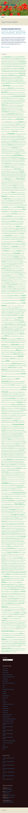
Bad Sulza (7, 64)
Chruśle (18, 115)
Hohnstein (19, 202)
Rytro (16, 466)
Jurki (8, 228)
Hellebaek (17, 200)
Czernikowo (7, 131)
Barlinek (24, 66)
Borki (2, 85)
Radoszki (11, 448)
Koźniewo (3, 272)
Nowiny (10, 381)
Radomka (23, 446)
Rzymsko (5, 468)
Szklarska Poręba (9, 533)
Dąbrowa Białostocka (23, 153)
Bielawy (15, 77)
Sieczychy (14, 479)
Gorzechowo (24, 175)
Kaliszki (13, 231)
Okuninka (6, 389)
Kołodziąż (12, 270)
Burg (11, 100)
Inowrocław (22, 205)
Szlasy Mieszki (20, 533)
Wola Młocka (8, 589)
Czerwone (3, 134)
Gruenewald (22, 185)
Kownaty (22, 265)
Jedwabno (13, 221)
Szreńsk (13, 534)
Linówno (15, 300)
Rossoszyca (3, 457)
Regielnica (19, 453)
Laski (8, 293)
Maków (6, 315)
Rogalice (19, 454)
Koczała (21, 253)
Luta (5, 314)
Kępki (20, 291)
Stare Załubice (5, 507)
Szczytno (3, 531)
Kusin (12, 288)
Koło (5, 270)
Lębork (16, 314)
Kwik (25, 290)
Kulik (14, 286)
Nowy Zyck (5, 385)
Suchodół (9, 519)
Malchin (17, 315)
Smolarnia (9, 33)
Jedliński (24, 219)
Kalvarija (22, 231)
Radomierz (15, 446)
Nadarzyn (15, 352)
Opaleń (16, 392)
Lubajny (9, 308)
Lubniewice (19, 311)
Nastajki (6, 358)
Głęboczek (7, 199)
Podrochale (19, 420)
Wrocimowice (9, 593)
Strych (10, 514)
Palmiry (20, 404)
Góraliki (24, 190)
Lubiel (25, 309)
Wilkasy (22, 580)
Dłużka (22, 157)
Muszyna (10, 348)
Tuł (9, 558)
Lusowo (20, 312)
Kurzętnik (7, 288)
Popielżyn (16, 426)
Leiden (23, 293)
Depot (15, 137)
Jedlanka (21, 219)
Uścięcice (17, 565)
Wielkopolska (12, 32)
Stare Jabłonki (10, 506)
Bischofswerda (18, 78)
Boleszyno (24, 81)
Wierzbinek (17, 576)
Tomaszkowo (10, 548)
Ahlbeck (16, 56)
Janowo (14, 214)
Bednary (5, 71)
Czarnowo (15, 127)
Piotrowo (6, 415)
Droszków (21, 144)
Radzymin (21, 450)
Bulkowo (5, 100)
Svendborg (18, 523)
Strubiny (8, 514)
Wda (17, 569)
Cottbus (11, 124)
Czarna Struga (12, 125)
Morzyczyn (8, 342)
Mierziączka (9, 327)
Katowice (13, 239)
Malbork (14, 315)
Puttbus (21, 441)
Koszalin (17, 261)
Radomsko (7, 448)
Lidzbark (23, 298)
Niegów (10, 367)
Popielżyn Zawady (21, 426)
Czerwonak (23, 131)
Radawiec (2, 446)
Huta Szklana (11, 205)
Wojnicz (17, 587)
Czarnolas (2, 127)
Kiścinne (6, 246)
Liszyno (12, 305)
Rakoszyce (13, 451)
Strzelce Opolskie (6, 516)
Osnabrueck (6, 396)
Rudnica (9, 461)
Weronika (21, 571)
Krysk (11, 279)
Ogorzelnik (13, 387)
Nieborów (19, 363)
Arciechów (16, 59)
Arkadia (19, 59)
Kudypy (3, 287)
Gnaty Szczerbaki (7, 172)
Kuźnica (23, 288)
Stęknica (19, 518)
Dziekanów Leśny (9, 149)
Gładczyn (8, 196)
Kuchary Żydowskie (12, 285)
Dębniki (7, 157)
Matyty (15, 322)
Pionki (14, 413)
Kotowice (12, 263)
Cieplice (25, 122)
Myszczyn (17, 348)
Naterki (12, 358)
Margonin (6, 317)
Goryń (21, 175)
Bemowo (9, 71)
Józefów (17, 228)
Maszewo (9, 322)
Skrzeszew (20, 487)
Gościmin (10, 181)
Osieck (12, 395)
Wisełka (11, 584)
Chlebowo (17, 108)
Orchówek (13, 393)
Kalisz (10, 231)
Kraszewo (24, 272)
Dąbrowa (17, 153)
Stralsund (18, 512)
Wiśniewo (9, 586)
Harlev (2, 200)
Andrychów (21, 58)
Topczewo (21, 548)
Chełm (9, 108)
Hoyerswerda (3, 205)
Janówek (9, 216)
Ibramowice (15, 205)
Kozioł (17, 266)
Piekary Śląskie (16, 411)
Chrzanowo (21, 115)
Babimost (13, 61)
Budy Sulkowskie (17, 98)
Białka (18, 73)
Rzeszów (24, 466)
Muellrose (14, 346)
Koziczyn (2, 266)
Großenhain (10, 185)
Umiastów (8, 561)
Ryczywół (17, 464)
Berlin (18, 71)
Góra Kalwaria (19, 190)
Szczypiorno (19, 529)
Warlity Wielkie (13, 568)
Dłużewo (19, 157)
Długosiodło (13, 157)
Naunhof (19, 358)
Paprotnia (8, 406)
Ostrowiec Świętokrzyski (19, 396)
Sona (25, 494)
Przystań (16, 438)
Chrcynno (22, 114)
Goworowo (23, 176)
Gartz (20, 164)
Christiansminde (4, 115)
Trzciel (2, 554)
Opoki (2, 393)
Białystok (18, 75)
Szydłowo (11, 536)
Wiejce (2, 574)
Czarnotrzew (11, 127)
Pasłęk (3, 408)
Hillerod (6, 202)
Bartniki (10, 68)
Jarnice (9, 218)
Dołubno (21, 141)
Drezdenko (3, 144)
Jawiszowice (12, 219)
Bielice (18, 77)
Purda (23, 439)
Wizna (24, 584)
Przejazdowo (18, 435)
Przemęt (22, 435)
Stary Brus (20, 507)
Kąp (8, 291)
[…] (20, 44)
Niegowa (2, 367)
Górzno (14, 194)
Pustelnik (3, 441)
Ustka (6, 565)
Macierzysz (22, 314)
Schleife (9, 475)
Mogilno (15, 338)
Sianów (11, 479)
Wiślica (6, 586)
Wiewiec (19, 578)
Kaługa (2, 243)
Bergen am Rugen (14, 71)
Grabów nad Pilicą (7, 182)
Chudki (15, 117)
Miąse (19, 330)
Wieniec (25, 574)
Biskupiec (3, 80)
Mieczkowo (19, 325)
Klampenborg (10, 246)
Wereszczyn (17, 571)
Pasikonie (18, 406)
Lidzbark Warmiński (5, 300)
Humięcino (7, 205)
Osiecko (14, 395)
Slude (16, 488)
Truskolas (20, 552)
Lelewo (11, 295)
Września (3, 594)
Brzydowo (7, 98)
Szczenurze (17, 528)
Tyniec (24, 558)
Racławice (23, 445)
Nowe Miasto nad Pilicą (18, 376)
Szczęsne (7, 531)
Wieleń (17, 33)
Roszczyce (11, 457)
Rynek (5, 466)
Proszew (2, 433)
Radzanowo (18, 448)
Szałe (18, 526)
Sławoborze (3, 541)
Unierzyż (15, 561)
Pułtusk (2, 443)
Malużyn (22, 315)
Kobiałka (18, 251)
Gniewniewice (22, 172)
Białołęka (7, 75)
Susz (13, 523)
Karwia (5, 239)
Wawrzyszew (4, 569)
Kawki (19, 239)
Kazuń (19, 241)
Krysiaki (8, 279)
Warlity (9, 568)
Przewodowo (16, 436)
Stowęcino (19, 511)
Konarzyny (3, 256)
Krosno (12, 275)
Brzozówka (21, 96)
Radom (12, 446)
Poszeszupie (16, 428)
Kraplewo (8, 272)
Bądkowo (5, 103)
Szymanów (3, 538)
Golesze (5, 175)
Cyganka (23, 124)
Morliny (20, 340)
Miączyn (16, 330)
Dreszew (17, 142)
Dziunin (23, 151)
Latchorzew (14, 293)
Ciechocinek (8, 122)
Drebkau (11, 142)
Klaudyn (15, 247)
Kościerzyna (20, 270)
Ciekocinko (16, 122)
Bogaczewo (10, 81)
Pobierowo (3, 418)
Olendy (11, 389)
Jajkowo (16, 211)
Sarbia (5, 473)
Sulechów (18, 519)
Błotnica (21, 103)
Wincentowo (11, 582)
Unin (7, 563)
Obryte (25, 385)
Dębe (14, 155)
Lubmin (16, 311)
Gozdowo (2, 179)
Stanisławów (10, 500)
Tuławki (11, 558)
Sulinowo (10, 521)
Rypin (10, 466)
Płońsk (8, 445)
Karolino (15, 237)
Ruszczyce (3, 462)
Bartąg (22, 68)
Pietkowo (22, 411)
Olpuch (17, 389)
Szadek (23, 524)
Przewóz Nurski (21, 436)
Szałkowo (20, 526)
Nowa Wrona (5, 373)
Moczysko (22, 336)
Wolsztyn (12, 591)
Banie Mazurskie (22, 64)
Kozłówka (11, 268)
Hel (12, 200)
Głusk (25, 196)
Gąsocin (4, 196)
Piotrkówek (22, 413)
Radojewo (9, 446)
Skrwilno (15, 487)
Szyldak (18, 536)
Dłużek (17, 157)
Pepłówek (3, 410)
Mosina (15, 342)
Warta (24, 568)
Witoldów (21, 584)
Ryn (3, 466)
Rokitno (18, 455)
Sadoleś (2, 470)
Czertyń (10, 131)
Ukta (22, 560)
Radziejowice (6, 450)
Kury (2, 288)
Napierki (15, 354)
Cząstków (3, 136)
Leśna (5, 297)
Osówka (19, 400)
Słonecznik (16, 541)
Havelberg (7, 200)
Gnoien (11, 174)
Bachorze (4, 63)
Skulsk (2, 488)
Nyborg (17, 385)
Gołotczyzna (20, 179)
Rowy (25, 457)
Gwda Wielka (6, 190)
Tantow (2, 544)
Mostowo (18, 342)
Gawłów (6, 167)
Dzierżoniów (7, 151)
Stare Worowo (23, 506)
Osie (10, 395)
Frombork (20, 161)
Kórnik (6, 291)
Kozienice (12, 266)
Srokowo (21, 498)
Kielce (24, 243)
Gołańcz (12, 179)
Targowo (10, 544)
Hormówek (14, 203)
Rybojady (6, 464)
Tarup (18, 544)
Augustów (23, 59)
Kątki (9, 291)
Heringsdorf (3, 202)
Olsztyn (23, 389)
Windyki (19, 582)
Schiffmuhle (6, 475)
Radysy (15, 448)
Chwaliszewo (19, 117)
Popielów (12, 426)
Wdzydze (19, 569)
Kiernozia (3, 244)
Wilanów (11, 580)
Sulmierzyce (18, 521)
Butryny (22, 100)
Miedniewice (23, 325)
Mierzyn (15, 327)
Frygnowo (2, 163)
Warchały (3, 568)
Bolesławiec (3, 83)
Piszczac (16, 415)
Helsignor (20, 200)
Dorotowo (14, 141)
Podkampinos (4, 420)
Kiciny (19, 243)
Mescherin (7, 325)
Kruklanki (7, 277)
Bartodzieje (14, 68)
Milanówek (18, 329)
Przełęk (2, 438)
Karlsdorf (2, 237)
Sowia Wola (5, 498)
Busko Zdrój (17, 100)
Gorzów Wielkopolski (11, 176)
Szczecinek (8, 528)
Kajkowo (2, 231)
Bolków (14, 83)
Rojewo (12, 455)
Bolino (11, 83)
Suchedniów (6, 519)
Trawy (13, 550)
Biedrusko (9, 77)
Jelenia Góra (7, 223)
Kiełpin (17, 244)
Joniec (18, 226)
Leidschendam (3, 295)
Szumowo (3, 536)
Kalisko (7, 231)
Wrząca (20, 33)
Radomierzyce (20, 446)
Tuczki (16, 556)
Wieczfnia (15, 572)
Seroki (7, 479)
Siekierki (22, 479)
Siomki (16, 483)
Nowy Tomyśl (20, 383)
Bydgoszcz (6, 101)
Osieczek (17, 395)
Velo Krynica (6, 566)
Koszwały (24, 261)
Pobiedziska (20, 416)
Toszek (8, 550)
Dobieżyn (22, 137)
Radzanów (21, 448)
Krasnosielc (16, 272)
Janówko (13, 216)
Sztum (16, 534)
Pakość (16, 404)
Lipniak (2, 303)
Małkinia (6, 324)
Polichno (5, 424)
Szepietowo (17, 531)
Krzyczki (3, 281)
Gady (19, 163)
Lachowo (5, 293)
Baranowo (8, 66)
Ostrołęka (7, 398)
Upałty (12, 563)
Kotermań (9, 263)
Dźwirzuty (10, 158)
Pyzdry (12, 443)
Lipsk (16, 303)
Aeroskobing (13, 56)
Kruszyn (22, 277)
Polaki (21, 422)
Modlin (4, 338)
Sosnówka (22, 496)
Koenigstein (5, 255)
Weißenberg (3, 571)
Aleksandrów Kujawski (5, 58)
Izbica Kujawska (11, 207)
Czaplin (2, 125)
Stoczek (6, 511)
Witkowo (14, 584)
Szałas (16, 526)
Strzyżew (11, 516)
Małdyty (21, 322)
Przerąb (5, 436)
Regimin (22, 453)
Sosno (13, 496)
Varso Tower (22, 565)
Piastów (6, 411)
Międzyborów (22, 330)
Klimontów (21, 248)
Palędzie (2, 406)
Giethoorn (12, 169)
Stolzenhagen (13, 511)
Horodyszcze (21, 203)
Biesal (7, 78)
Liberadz (10, 297)
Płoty (6, 445)
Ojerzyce (20, 387)
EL (24, 33)
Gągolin (20, 194)
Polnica (11, 424)
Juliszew (2, 228)
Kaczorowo (3, 230)
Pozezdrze (11, 430)
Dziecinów (20, 147)
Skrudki (12, 487)
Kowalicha (12, 265)
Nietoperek (6, 371)
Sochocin (23, 493)
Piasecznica (23, 410)
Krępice (21, 283)
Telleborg (22, 544)
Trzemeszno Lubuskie (18, 554)
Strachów (11, 512)
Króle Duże (3, 283)
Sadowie (6, 470)
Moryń (25, 340)
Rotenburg (15, 457)
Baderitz (10, 63)
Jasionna (17, 218)
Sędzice (20, 538)
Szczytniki (23, 529)
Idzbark (18, 205)
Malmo (20, 315)
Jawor (15, 219)
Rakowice (16, 451)
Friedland (13, 161)
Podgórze (19, 418)
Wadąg (17, 566)
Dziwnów (3, 153)
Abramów (2, 56)
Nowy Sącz (15, 383)
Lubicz (13, 309)
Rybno (3, 464)
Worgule (19, 591)
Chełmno (11, 108)
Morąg (11, 342)
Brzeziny (5, 96)
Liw (17, 305)
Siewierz (13, 483)
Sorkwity (10, 496)
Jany (2, 216)
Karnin (9, 237)
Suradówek (6, 523)
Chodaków (20, 110)
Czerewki (14, 129)
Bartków (2, 68)
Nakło (6, 354)
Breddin (20, 90)
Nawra (22, 358)
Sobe (23, 490)
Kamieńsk (18, 233)
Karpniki (2, 239)
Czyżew (24, 134)
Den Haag (12, 137)
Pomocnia (3, 427)
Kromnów (8, 276)
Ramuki (25, 451)
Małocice (11, 324)
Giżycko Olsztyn (12, 171)
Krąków (13, 283)
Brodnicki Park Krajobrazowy (15, 92)
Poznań (4, 33)
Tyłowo (7, 560)
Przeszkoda (12, 436)
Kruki (5, 277)
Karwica (8, 239)
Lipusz (19, 303)
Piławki (2, 416)
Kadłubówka (21, 230)
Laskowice (10, 293)
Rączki (19, 468)
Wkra (17, 586)
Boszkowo (21, 88)
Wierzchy (13, 578)
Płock (24, 443)
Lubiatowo (10, 309)
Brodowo (2, 94)
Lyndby (14, 314)
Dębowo (9, 157)
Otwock (2, 402)
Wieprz (2, 576)
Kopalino (13, 258)
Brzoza (11, 96)
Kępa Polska (17, 291)
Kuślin (21, 288)
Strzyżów (21, 516)
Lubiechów (16, 309)
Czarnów (5, 129)
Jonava (14, 226)
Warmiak (18, 568)
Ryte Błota (13, 466)
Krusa (16, 277)
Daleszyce (15, 136)
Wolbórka (23, 589)
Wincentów (15, 582)
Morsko (23, 340)
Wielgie (14, 574)
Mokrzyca (9, 340)
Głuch (20, 196)
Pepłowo (23, 408)
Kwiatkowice (10, 290)
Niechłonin (3, 365)
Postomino (12, 428)
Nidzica (14, 363)
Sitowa (21, 483)
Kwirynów (3, 291)
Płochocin (17, 443)
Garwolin (22, 165)
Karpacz (25, 237)
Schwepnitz (19, 475)
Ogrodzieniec (17, 387)
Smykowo (21, 490)
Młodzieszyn (3, 352)
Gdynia (16, 167)
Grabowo (2, 182)
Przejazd (14, 435)
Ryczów (20, 464)
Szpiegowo (6, 534)
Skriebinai (9, 487)
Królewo (7, 283)
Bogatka (14, 81)
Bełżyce (24, 71)
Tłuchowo (11, 560)
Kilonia (25, 244)
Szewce (24, 531)
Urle (14, 563)
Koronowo (21, 258)
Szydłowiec (7, 536)
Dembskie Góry (8, 137)
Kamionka (3, 235)
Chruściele (15, 115)
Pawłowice (14, 408)
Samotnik (14, 472)
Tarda (7, 544)
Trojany (20, 550)
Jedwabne (8, 221)
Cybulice (18, 124)
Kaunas (16, 239)
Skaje (25, 483)
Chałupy (3, 108)
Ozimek (11, 402)
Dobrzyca (14, 139)
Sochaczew (16, 493)
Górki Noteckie (17, 192)
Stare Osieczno (18, 506)
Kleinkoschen (23, 246)
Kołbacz (21, 268)
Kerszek (15, 243)
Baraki (5, 66)
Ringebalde (10, 454)
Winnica (3, 584)
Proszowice (6, 433)
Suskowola (10, 523)
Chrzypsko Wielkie (4, 117)
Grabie (22, 180)
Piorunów (18, 413)
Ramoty (22, 451)
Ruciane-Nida (18, 459)
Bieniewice (3, 78)
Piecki (12, 411)
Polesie (2, 424)
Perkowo (7, 410)
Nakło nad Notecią (10, 354)
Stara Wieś (21, 502)
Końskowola (16, 270)
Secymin (3, 477)
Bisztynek (7, 80)
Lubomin (3, 312)
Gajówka (23, 163)
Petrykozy (15, 410)
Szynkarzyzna (9, 538)
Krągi (11, 283)
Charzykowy (20, 106)
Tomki (19, 548)
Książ (23, 283)
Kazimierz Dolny (7, 241)
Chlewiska (20, 108)
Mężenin (14, 350)
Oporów (7, 393)
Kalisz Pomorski (17, 231)
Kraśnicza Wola (4, 273)
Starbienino (13, 504)
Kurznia (4, 288)
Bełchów (21, 71)
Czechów (11, 129)
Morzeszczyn (3, 342)
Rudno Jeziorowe (16, 461)
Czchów (8, 129)
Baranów (12, 66)
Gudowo (16, 188)
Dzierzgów (3, 151)
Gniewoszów (3, 174)
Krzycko (21, 279)
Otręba (25, 400)
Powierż (7, 430)
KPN (6, 272)
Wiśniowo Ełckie (13, 586)
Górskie (2, 194)
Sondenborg (3, 496)
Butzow (2, 101)
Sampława (18, 472)
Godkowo (17, 174)
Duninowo (15, 145)
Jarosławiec (14, 218)
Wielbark (8, 574)
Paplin (5, 406)
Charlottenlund (11, 106)
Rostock (6, 457)
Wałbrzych (8, 569)
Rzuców (2, 468)
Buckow (11, 98)
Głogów (11, 196)
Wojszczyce (24, 587)
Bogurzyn (17, 81)
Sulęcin (21, 521)
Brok (7, 94)
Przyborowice (7, 438)
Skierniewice (21, 485)
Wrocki (12, 593)
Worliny (23, 591)
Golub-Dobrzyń (9, 175)
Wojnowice (19, 587)
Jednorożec (3, 221)
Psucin (10, 439)
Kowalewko (3, 265)
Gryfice (9, 187)
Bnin (12, 80)
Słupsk (13, 543)
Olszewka (19, 389)
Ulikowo (24, 560)
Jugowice (22, 226)
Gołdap (15, 179)
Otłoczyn (5, 402)
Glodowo (2, 172)
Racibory (14, 445)
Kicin (17, 243)
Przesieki (8, 436)
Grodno (22, 182)
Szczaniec (24, 526)
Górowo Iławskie (22, 192)
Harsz (4, 200)
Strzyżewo (15, 516)
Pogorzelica (7, 422)
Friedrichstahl (17, 161)
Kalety (5, 231)
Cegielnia (18, 105)
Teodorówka (3, 546)
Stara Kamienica (3, 502)
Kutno (15, 288)
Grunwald (2, 187)
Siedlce (17, 479)
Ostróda (12, 398)
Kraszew (21, 272)
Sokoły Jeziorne (12, 494)
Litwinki (15, 305)
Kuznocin (18, 288)
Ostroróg (9, 396)
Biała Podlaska (10, 73)
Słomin (9, 541)
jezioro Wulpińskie (20, 224)
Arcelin (12, 59)
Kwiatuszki (14, 290)
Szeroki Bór (20, 531)
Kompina (22, 255)
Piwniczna (19, 415)
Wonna (16, 591)
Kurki (22, 286)
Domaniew (9, 141)
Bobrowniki (18, 80)
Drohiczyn (17, 144)
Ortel (18, 393)
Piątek (23, 415)
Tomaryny (21, 546)
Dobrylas (8, 139)
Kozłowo (3, 268)
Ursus (19, 563)
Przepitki (2, 436)
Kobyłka (2, 253)
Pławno (14, 443)
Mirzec (2, 330)
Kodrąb (2, 255)
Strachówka (15, 512)
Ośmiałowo (24, 402)
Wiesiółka (16, 578)
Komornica (19, 255)
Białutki (11, 75)
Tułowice (20, 558)
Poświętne (19, 430)
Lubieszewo (3, 311)
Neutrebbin (7, 363)
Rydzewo (23, 464)
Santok (2, 473)
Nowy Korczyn (12, 383)
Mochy (16, 336)
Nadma (22, 352)
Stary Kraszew (7, 509)
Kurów (10, 288)
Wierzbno (20, 576)
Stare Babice (19, 504)
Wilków (3, 582)
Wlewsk (20, 586)
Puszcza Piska (13, 441)
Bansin (2, 66)
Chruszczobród (11, 115)
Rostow (9, 457)
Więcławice (3, 586)
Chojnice (14, 111)
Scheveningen (23, 473)
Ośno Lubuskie (6, 404)
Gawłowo (2, 167)
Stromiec (5, 514)
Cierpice (2, 124)
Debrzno (2, 137)
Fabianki (11, 160)
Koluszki (16, 255)
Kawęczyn (22, 239)
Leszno (23, 295)
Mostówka (3, 344)
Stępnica (22, 518)
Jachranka (4, 211)
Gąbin (17, 194)
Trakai (11, 550)
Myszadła (13, 348)
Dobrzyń (23, 139)
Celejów (23, 105)
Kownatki (19, 265)
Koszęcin (2, 263)
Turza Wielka (7, 558)
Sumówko (2, 523)
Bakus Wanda (18, 64)
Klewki (18, 248)
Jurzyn (10, 228)
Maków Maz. (9, 315)
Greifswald (16, 182)
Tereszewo (16, 546)
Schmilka (12, 475)
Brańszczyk (17, 90)
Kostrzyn (11, 261)
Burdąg (9, 100)
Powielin (3, 430)
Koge (8, 255)
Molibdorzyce (17, 340)
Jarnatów (6, 218)
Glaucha (16, 171)
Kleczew (19, 246)
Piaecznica (18, 410)
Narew (25, 354)
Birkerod (14, 78)
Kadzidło (16, 230)
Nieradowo (13, 369)
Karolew (12, 237)
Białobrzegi (22, 73)
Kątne (12, 291)
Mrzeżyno (3, 346)
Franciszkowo (6, 161)
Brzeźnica (8, 96)
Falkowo (16, 160)
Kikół (23, 244)
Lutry (7, 314)
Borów (15, 88)
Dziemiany (13, 149)
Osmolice (2, 396)
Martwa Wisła (13, 320)
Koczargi (17, 253)
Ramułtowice (3, 453)
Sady (18, 470)
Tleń (19, 546)
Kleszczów (11, 248)
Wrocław (15, 593)
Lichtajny (19, 297)
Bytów (21, 101)
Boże (23, 88)
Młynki (9, 352)
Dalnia (18, 136)
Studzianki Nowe (11, 518)
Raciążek (20, 445)
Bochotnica (3, 81)
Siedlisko (19, 479)
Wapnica (24, 566)
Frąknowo (7, 163)
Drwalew (24, 144)
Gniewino (13, 172)
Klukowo (6, 251)
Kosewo (3, 261)
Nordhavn (16, 371)
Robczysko (14, 454)
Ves (12, 566)
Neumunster (3, 363)
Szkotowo (15, 533)
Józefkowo (13, 228)
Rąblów (15, 468)
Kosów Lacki (6, 263)
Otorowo (22, 400)
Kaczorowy (7, 230)
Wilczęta (18, 580)
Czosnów (11, 133)
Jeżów (12, 226)
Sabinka (25, 468)
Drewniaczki (21, 142)
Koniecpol (6, 256)
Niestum (19, 369)
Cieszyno (5, 124)
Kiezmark (7, 244)
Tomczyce (16, 548)
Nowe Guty (19, 373)
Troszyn (2, 552)
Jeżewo (9, 226)
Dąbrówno (11, 155)
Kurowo (24, 286)
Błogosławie (18, 103)
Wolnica (10, 591)
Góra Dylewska (14, 190)
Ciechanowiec (13, 119)
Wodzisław (5, 587)
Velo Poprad (10, 566)
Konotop (19, 256)
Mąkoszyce (8, 350)
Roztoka (10, 459)
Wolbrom (20, 589)
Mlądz (9, 336)
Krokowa (3, 275)
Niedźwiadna (17, 365)
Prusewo (9, 433)
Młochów (24, 350)
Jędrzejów (21, 228)
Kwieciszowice (22, 290)
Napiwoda (21, 354)
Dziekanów (4, 149)
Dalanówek (12, 136)
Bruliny (15, 94)
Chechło (6, 108)
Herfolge (24, 200)
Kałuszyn (5, 243)
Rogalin (22, 454)
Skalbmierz (3, 485)
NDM (7, 361)
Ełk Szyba (8, 160)
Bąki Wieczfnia (10, 103)
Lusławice (2, 314)
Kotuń (15, 263)
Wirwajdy (8, 584)
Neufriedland (19, 361)
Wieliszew (17, 574)
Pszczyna (16, 439)
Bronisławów (11, 94)
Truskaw (9, 552)
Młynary (7, 352)
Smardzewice (20, 488)
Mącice (5, 350)
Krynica (2, 279)
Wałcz (11, 569)
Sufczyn (15, 519)
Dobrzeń (11, 139)
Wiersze (6, 576)
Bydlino (12, 101)
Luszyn (23, 312)
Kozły (7, 268)
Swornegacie (6, 524)
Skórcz (9, 488)
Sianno (9, 479)
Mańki (18, 324)
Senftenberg (19, 476)
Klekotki (3, 248)
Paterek (6, 408)
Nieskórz (16, 369)
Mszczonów (11, 346)
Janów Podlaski (22, 216)
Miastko (10, 325)
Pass (21, 406)
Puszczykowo (17, 441)
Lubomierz (24, 311)
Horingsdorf (10, 203)
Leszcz (19, 295)
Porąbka (9, 428)
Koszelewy (21, 261)
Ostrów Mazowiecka (7, 400)
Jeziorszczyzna (3, 226)
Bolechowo (20, 81)
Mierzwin (12, 327)
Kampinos (8, 236)
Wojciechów (9, 587)
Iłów (2, 209)
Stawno (23, 509)
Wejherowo (7, 571)
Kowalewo (7, 265)
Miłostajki (2, 336)
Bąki (7, 103)
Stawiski (17, 509)
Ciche (9, 119)
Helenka (14, 200)
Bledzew (10, 80)
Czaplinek (5, 125)
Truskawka (15, 552)
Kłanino (25, 291)
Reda (17, 453)
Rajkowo (5, 451)
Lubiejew (19, 309)
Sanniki (24, 472)
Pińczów (5, 416)
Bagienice (14, 64)
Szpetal (2, 534)
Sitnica (18, 483)
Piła (2, 33)
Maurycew (17, 322)
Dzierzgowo (18, 149)
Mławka (21, 350)
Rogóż (9, 456)
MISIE (6, 330)
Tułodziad (15, 558)
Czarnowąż (19, 127)
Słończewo (19, 541)
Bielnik (22, 77)
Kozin (15, 266)
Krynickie (5, 279)
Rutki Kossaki (17, 462)
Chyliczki (3, 119)
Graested (13, 182)
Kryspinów (14, 279)
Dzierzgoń (22, 149)
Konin (9, 256)
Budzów (21, 98)
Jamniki (23, 211)
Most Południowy (22, 342)
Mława (18, 350)
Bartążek (3, 70)
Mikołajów (11, 329)
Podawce (13, 418)
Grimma (19, 182)
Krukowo (13, 277)
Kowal (18, 263)
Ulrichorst (5, 561)
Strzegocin (15, 515)
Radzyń (2, 451)
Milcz (21, 329)
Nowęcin (9, 385)
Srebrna (17, 498)
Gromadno (7, 185)
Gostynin (16, 176)
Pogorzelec (3, 422)
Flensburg (23, 160)
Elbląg (21, 158)
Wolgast (2, 591)
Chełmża (14, 108)
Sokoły (9, 494)
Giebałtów (2, 169)
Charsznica (16, 106)
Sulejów (21, 519)
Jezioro (9, 224)
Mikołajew (3, 329)
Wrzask (21, 593)
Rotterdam (22, 457)
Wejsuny (11, 571)
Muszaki (7, 348)
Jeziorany (6, 224)
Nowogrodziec (18, 381)
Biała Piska (6, 73)
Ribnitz (7, 454)
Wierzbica (13, 576)
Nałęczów (3, 361)
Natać (9, 358)
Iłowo (23, 207)
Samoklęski (10, 472)
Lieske (10, 300)
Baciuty (7, 63)
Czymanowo (20, 134)
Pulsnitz (21, 439)
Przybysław (12, 438)
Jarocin (11, 218)
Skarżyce (9, 485)
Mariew (20, 317)
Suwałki (15, 523)
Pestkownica (11, 410)
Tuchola (13, 555)
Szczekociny (12, 528)
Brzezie (2, 96)
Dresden (14, 142)
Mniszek (13, 336)
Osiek (20, 395)
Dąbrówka (7, 155)
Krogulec (20, 274)
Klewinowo (15, 248)
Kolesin (10, 255)
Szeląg (13, 531)
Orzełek (2, 395)
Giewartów (22, 169)
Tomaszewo (3, 548)
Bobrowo (21, 80)
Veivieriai (2, 566)
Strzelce (2, 516)
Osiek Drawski (23, 395)
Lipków (22, 300)
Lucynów (14, 312)
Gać (10, 167)
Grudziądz (18, 185)
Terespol (12, 546)
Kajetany (24, 230)
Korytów (11, 259)
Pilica (10, 413)
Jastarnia (21, 218)
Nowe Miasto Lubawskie (11, 376)
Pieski (19, 411)
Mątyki (12, 350)
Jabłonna (9, 209)
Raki (10, 451)
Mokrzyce (13, 340)
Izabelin (5, 207)
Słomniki (12, 541)
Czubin (16, 134)
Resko (25, 453)
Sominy (23, 494)
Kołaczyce (18, 268)
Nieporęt (4, 370)
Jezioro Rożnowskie (14, 224)
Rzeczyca (18, 466)
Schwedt (15, 475)
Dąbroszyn (13, 153)
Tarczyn (5, 544)
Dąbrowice (2, 155)
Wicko (9, 572)
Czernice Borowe (21, 129)
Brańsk (14, 90)
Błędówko (7, 105)
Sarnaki (11, 473)
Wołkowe (2, 593)
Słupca (5, 542)
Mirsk (26, 329)
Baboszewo (22, 62)
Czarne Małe (20, 125)
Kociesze (5, 253)
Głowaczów (17, 196)
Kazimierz (3, 241)
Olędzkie (9, 392)
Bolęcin (20, 83)
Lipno (5, 303)
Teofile (6, 546)
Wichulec (6, 572)
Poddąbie (16, 418)
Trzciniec (5, 554)
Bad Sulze (10, 64)
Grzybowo (18, 187)
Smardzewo (4, 490)
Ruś (20, 462)
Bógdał (24, 101)
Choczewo (16, 109)
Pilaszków (4, 413)
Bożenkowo (3, 90)
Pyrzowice (6, 443)
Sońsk (11, 498)
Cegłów (21, 105)
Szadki (3, 526)
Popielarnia (8, 426)
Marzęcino (2, 322)
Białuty (15, 75)
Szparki (24, 533)
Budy (13, 98)
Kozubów (20, 266)
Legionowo (19, 293)
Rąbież (13, 468)
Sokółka (16, 494)
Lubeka (7, 309)
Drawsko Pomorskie (5, 142)
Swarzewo (22, 523)
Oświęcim (9, 404)
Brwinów (20, 94)
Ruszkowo (7, 462)
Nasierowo (3, 358)
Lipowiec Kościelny (11, 303)
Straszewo (21, 512)
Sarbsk (7, 473)
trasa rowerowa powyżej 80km (16, 31)
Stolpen (9, 511)
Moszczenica (9, 344)
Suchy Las (12, 519)
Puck (19, 439)
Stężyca (25, 518)
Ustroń (9, 565)
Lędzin (19, 314)
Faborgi (14, 160)
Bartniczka (6, 68)
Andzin (24, 58)
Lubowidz (10, 312)
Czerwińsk (19, 131)
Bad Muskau (19, 63)
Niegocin (24, 365)
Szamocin (6, 526)
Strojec (2, 514)
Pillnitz (12, 413)
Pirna (9, 415)
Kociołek (12, 253)
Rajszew (8, 451)
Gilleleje (2, 171)
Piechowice (9, 411)
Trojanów (23, 550)
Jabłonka (5, 209)
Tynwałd (3, 560)
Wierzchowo (24, 576)
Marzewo (22, 320)
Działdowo (14, 148)
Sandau (22, 472)
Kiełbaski (11, 244)
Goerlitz (21, 174)
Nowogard (14, 381)
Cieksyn (21, 122)
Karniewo (6, 237)
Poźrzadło (22, 430)
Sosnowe (15, 496)
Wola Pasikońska (14, 589)
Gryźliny (15, 187)
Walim (22, 566)
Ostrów (19, 398)
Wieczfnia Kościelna (21, 572)
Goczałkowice (14, 174)
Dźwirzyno (14, 158)
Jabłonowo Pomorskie (18, 209)
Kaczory (10, 230)
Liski (10, 305)
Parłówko (11, 406)
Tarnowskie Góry (14, 544)
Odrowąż (9, 387)
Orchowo (10, 393)
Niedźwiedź (21, 365)
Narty (2, 356)
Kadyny (13, 230)
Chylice (25, 117)
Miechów (16, 325)
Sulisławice (14, 521)
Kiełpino (20, 244)
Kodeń (23, 253)
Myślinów (2, 350)
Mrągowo (7, 346)
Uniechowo (12, 561)
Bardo (22, 66)
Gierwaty (6, 169)
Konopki (16, 256)
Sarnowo (13, 473)
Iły (25, 207)
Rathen (7, 453)
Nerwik (10, 361)
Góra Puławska (3, 192)
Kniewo (14, 250)
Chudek (13, 117)
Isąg (25, 205)
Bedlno (2, 71)
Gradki (11, 182)
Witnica (17, 584)
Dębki (2, 157)
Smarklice (9, 490)
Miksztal (14, 329)
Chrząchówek (9, 117)
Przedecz (10, 435)
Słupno (10, 543)
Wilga (20, 580)
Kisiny (2, 246)
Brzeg (25, 94)
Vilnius (14, 566)
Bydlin (10, 101)
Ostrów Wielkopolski (15, 400)
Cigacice (8, 124)
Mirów (5, 330)
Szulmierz (24, 534)
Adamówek (7, 57)
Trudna (5, 552)
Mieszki (21, 327)
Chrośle (8, 115)
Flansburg (19, 160)
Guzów (2, 190)
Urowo (17, 563)
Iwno (2, 207)
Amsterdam (17, 58)
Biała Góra (2, 73)
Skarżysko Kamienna (14, 485)
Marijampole (3, 320)
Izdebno (15, 207)
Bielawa (13, 77)
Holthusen (3, 203)
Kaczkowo (24, 228)
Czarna (9, 125)
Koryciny (24, 258)
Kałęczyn (9, 243)
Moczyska (19, 336)
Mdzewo (21, 324)
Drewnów (25, 142)
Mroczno (20, 344)
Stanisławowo (4, 500)
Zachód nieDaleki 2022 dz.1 (11, 29)
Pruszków (16, 433)
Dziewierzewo (15, 151)
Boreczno (24, 83)
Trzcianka (13, 33)
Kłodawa (2, 293)
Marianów (9, 317)
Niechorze (24, 363)
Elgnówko (24, 158)
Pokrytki (14, 422)
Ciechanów (20, 119)
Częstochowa (8, 136)
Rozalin (2, 459)
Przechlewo (3, 435)
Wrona (18, 593)
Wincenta (8, 582)
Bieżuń (10, 78)
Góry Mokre (11, 194)
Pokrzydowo (18, 422)
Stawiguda (13, 509)
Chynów (6, 119)
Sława (16, 539)
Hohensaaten (15, 202)
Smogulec (12, 490)
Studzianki (6, 518)
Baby (2, 63)
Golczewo (24, 174)
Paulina (11, 408)
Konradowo (23, 256)
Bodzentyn (6, 81)
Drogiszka (9, 144)
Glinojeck (22, 171)
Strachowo (7, 512)
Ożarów (13, 404)
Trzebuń (13, 554)
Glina (18, 171)
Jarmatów (2, 218)
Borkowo (6, 85)
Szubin (21, 534)
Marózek (6, 322)
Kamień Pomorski (13, 233)
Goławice (7, 179)
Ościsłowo (20, 402)
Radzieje (2, 450)
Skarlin (6, 485)
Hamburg (18, 198)
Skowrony (6, 487)
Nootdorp (13, 371)
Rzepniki (21, 466)
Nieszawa (23, 369)
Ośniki (2, 404)
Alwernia (13, 58)
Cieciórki (12, 122)
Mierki (5, 327)
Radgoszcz (6, 446)
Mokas (19, 339)
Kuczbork (21, 284)
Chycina (22, 117)
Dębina (19, 155)
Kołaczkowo (14, 268)
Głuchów (22, 196)
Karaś (16, 235)
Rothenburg (18, 457)
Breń (24, 90)
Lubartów (12, 307)
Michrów (13, 325)
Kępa (14, 291)
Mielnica (2, 327)
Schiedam (2, 475)
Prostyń (24, 432)
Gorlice (13, 175)
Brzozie (15, 96)
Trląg (18, 550)
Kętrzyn (22, 291)
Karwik (11, 239)
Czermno (17, 129)
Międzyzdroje (10, 333)
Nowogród (22, 381)
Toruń (5, 550)
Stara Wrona (8, 504)
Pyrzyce (9, 443)
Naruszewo (7, 356)
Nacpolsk (12, 352)
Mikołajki (7, 329)
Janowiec (3, 213)
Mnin (11, 336)
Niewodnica (10, 371)
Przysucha (20, 438)
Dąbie (11, 153)
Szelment (10, 531)
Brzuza (2, 98)
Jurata (5, 228)
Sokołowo (5, 494)
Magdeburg (3, 315)
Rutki (14, 462)
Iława (19, 207)
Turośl (3, 558)
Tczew (20, 544)
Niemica (18, 367)
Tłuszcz (14, 560)
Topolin (25, 548)
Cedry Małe (14, 105)
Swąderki (11, 524)
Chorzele (23, 111)
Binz (12, 78)
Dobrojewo (5, 139)
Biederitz (6, 77)
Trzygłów (23, 554)
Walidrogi (19, 566)
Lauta (17, 293)
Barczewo (19, 66)
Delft (5, 137)
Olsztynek (4, 392)
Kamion (22, 233)
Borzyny (6, 88)
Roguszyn (6, 455)
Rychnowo (13, 464)
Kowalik (16, 265)
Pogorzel (22, 420)
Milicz (24, 329)
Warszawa (21, 568)
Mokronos (5, 340)
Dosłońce (18, 141)
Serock (3, 479)
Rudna (7, 461)
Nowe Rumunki (13, 379)
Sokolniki (2, 494)
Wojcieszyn (13, 587)
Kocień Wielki (22, 32)
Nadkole (19, 352)
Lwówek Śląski (10, 314)
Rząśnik (8, 468)
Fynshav (14, 163)
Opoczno (23, 392)
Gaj (21, 163)
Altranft (11, 58)
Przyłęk (2, 439)
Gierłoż (9, 169)
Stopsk (16, 511)
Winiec (22, 582)
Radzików (13, 450)
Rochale (17, 454)
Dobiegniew (19, 137)
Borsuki (22, 85)
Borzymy (3, 88)
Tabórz (21, 542)
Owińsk (8, 402)
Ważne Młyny (14, 569)
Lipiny (19, 300)
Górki (13, 192)
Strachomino (3, 512)
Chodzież (10, 111)
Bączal (2, 103)
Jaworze (17, 219)
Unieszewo (3, 563)
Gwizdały (10, 190)
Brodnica (9, 92)
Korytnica (8, 259)
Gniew (11, 172)
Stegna (2, 511)
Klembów (7, 248)
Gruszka (6, 187)
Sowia (25, 496)
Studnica (2, 518)
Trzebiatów (9, 554)
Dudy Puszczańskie (10, 145)
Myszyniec (21, 348)
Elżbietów (2, 160)
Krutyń (25, 277)
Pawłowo (18, 408)
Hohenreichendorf (10, 202)
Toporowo (2, 550)
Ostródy (16, 398)
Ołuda (16, 402)
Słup (2, 543)
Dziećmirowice (20, 151)
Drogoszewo (14, 144)
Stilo (4, 511)
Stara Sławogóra (17, 502)
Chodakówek (5, 112)
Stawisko (20, 509)
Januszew (19, 213)
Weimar (22, 569)
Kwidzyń (18, 290)
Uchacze (17, 560)
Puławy (24, 441)
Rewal (5, 454)
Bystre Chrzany (17, 101)
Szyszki (13, 538)
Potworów (19, 428)
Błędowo (3, 105)
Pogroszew (11, 422)
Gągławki (23, 194)
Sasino (16, 473)
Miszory (13, 330)
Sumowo (24, 521)
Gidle (23, 167)
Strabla (22, 511)
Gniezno (7, 174)
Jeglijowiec (18, 221)
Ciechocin (3, 122)
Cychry (21, 124)
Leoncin (15, 295)
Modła (8, 338)
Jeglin (21, 221)
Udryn (20, 560)
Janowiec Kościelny (8, 213)
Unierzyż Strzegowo (20, 561)
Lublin (10, 311)
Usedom (24, 563)
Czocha (6, 134)
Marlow (9, 320)
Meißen (25, 324)
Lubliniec (13, 311)
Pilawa (8, 413)
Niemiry (20, 367)
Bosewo (17, 88)
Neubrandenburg (14, 361)
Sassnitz (19, 473)
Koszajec (14, 261)
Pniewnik (16, 416)
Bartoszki (18, 68)
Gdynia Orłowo (20, 167)
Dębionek (23, 155)
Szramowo (9, 534)
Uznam (15, 565)
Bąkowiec (14, 103)
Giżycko (8, 171)
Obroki (22, 385)
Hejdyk (10, 200)
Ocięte (5, 387)
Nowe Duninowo (14, 373)
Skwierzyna (6, 488)
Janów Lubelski (17, 216)
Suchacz (2, 519)
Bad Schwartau (3, 64)
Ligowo (12, 300)
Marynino (17, 320)
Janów (4, 216)
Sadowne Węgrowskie (12, 470)
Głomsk (14, 196)
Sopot (6, 496)
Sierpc (10, 483)
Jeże (7, 226)
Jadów (12, 211)
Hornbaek (17, 203)
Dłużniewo (3, 158)
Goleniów (2, 175)
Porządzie (6, 428)
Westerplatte (25, 571)
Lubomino (6, 312)
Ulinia (2, 561)
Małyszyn (15, 324)
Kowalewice (21, 263)
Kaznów (16, 241)
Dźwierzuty (7, 158)
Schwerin (22, 475)
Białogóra (3, 75)
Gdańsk (13, 167)
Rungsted (22, 461)
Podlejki (15, 420)
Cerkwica (5, 106)
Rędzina (22, 468)
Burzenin (13, 100)
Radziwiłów (17, 450)
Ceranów (2, 106)
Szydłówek (15, 536)
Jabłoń (24, 209)
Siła (23, 483)
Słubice (23, 541)
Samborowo (4, 472)
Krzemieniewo (18, 279)
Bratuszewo (11, 90)
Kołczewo (2, 270)
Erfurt (5, 160)
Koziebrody (7, 266)
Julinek (25, 226)
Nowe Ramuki (7, 379)
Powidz (22, 428)
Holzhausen (6, 203)
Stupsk (16, 518)
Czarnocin (23, 125)
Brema (23, 90)
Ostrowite (3, 398)
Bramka (7, 90)
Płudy (11, 445)
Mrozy (23, 344)
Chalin (8, 106)
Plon (9, 416)
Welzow (14, 571)
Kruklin (10, 277)
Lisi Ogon (8, 305)
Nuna (12, 385)
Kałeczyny (23, 241)
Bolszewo (16, 83)
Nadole (3, 354)
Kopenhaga (17, 258)
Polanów (23, 422)
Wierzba (10, 576)
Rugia (20, 461)
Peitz (21, 408)
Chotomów (11, 114)
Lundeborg (17, 312)
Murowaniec (22, 346)
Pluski (14, 416)
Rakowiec (19, 451)
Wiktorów (8, 580)
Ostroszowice (13, 396)
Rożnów (14, 459)
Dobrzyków (18, 139)
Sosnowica (18, 496)
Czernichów (3, 131)
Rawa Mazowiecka (10, 453)
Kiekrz (18, 32)
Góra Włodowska (8, 192)
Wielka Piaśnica (21, 574)
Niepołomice (9, 369)
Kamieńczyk (6, 233)
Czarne (16, 125)
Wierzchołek (3, 578)
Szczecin (3, 528)
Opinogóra (20, 392)
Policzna (8, 424)
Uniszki (9, 563)
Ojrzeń (25, 387)
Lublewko (7, 311)
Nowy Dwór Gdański (5, 383)
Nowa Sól (20, 371)
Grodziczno (3, 184)
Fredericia (9, 161)
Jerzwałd (21, 223)
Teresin (9, 546)
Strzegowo (22, 514)
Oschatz (8, 395)
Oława (13, 402)
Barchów (15, 66)
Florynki (2, 161)
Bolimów (8, 83)
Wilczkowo (14, 580)
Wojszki (2, 589)
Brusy (17, 94)
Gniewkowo (18, 172)
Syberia (18, 524)
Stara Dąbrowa (22, 500)
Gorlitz (16, 175)
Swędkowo (15, 524)
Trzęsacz (3, 556)
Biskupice (21, 78)
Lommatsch (22, 305)
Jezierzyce (3, 224)
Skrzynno (24, 487)
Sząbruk (17, 538)
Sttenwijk (25, 516)
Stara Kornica (13, 502)
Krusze (19, 277)
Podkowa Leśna (10, 420)
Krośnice (2, 277)
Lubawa (17, 308)
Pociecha (9, 418)
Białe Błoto (15, 73)
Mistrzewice (10, 330)
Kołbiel (23, 268)
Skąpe (11, 488)
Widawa (11, 572)
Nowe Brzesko (9, 373)
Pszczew (13, 439)
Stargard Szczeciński (12, 507)
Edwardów (18, 158)
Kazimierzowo (12, 241)
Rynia (8, 466)
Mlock (6, 336)
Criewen (14, 124)
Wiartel (3, 572)
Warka (6, 568)
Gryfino (11, 187)
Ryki (2, 466)
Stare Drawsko (5, 506)
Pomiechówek (18, 424)
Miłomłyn (22, 334)
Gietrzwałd (17, 169)
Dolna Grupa (6, 141)
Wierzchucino (8, 578)
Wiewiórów (22, 578)
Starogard (16, 507)
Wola (4, 589)
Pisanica (11, 415)
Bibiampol (22, 75)
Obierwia (19, 385)
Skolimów (2, 487)
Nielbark (14, 367)
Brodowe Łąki (22, 92)
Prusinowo (12, 433)
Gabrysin (16, 163)
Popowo (2, 428)
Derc (16, 137)
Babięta (18, 61)
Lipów (21, 303)
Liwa (19, 305)
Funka (11, 163)
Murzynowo (3, 348)
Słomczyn (6, 541)
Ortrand (20, 393)
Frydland (23, 161)
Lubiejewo (22, 309)
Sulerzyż (3, 521)
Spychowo (14, 498)
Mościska (14, 344)
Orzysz (5, 395)
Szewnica (3, 533)
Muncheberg (18, 346)
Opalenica (13, 392)
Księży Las (5, 284)
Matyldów (12, 322)
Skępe (14, 488)
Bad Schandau (23, 63)
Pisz (14, 415)
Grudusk (15, 185)
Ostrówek (22, 398)
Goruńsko (18, 175)
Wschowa (8, 594)
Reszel (2, 454)
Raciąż (17, 445)
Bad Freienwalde (14, 63)
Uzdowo (11, 565)
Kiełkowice (14, 244)
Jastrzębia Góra (4, 219)
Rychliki (9, 464)
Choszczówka (4, 114)
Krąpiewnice (17, 283)
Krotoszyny (21, 275)
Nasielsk (21, 356)
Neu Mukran (23, 361)
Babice (10, 61)
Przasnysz (20, 433)
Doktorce (2, 141)
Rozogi (5, 459)
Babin (16, 61)
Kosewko (21, 260)
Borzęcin (11, 88)
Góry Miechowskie (6, 194)
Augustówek (3, 61)
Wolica (5, 591)
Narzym (11, 356)
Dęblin (4, 157)
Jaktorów (20, 211)
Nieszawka (3, 371)
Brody (5, 94)
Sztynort (18, 534)
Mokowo (2, 340)
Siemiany (3, 481)
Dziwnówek (8, 153)
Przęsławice (6, 439)
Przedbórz (7, 435)
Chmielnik (9, 109)
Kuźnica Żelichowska (4, 290)
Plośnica (12, 416)
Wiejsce (4, 574)
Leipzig (7, 295)
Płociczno (21, 443)
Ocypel (7, 387)
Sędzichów (23, 538)
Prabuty (3, 432)
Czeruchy (14, 131)
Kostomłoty (8, 261)
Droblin (6, 144)
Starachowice (16, 500)
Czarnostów (7, 127)
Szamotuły (10, 526)
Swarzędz (2, 524)
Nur (15, 385)
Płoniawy (3, 445)
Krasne (11, 272)
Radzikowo (10, 450)
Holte (24, 202)
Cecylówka (11, 105)
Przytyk (23, 438)
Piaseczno (3, 411)
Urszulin (21, 563)
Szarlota (13, 526)
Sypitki (21, 524)
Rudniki (12, 461)
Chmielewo (4, 110)
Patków (8, 408)
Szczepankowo (21, 528)
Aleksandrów (21, 56)
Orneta (16, 393)
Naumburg (16, 358)
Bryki (23, 94)
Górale (22, 190)
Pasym (24, 406)
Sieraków (4, 483)
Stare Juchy (14, 506)
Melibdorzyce (3, 325)
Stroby (25, 512)
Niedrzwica (7, 365)
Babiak (7, 61)
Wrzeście (23, 593)
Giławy (5, 171)
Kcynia (12, 243)
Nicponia (10, 363)
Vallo (19, 565)
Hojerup (22, 202)
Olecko (9, 389)
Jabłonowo (13, 209)
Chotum (17, 114)
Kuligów (10, 287)
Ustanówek (3, 565)
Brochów (4, 92)
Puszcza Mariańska (8, 441)
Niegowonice (6, 367)
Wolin (7, 591)
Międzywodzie (4, 333)
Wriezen (5, 593)
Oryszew (23, 393)
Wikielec (3, 580)
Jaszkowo (8, 219)
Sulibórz (8, 521)
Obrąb (2, 387)
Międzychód (11, 331)
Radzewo (24, 448)
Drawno (24, 141)
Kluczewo (24, 248)
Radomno (3, 448)
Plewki (8, 416)
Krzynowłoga (9, 281)
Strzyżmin (18, 516)
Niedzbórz (12, 365)
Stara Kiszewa (8, 502)
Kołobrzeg (8, 270)
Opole (4, 393)
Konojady (12, 256)
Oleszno (14, 389)
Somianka (19, 494)
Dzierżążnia (11, 151)
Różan (11, 468)
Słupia (8, 542)
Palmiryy (24, 404)
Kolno (13, 255)
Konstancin (3, 258)
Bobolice (14, 80)
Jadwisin (9, 211)
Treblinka (15, 550)
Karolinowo (19, 237)
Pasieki (14, 406)
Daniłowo (22, 136)
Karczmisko (22, 235)
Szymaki (23, 536)
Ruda (23, 459)
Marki (6, 320)
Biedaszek (3, 77)
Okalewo (2, 389)
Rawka (15, 453)
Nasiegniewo (15, 356)
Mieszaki (18, 327)
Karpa (22, 237)
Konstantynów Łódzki (8, 258)
